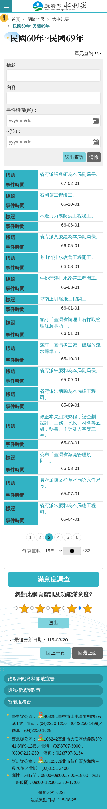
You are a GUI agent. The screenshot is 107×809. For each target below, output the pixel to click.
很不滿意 (24, 608)
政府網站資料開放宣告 (31, 678)
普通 (56, 608)
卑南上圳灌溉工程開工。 (65, 298)
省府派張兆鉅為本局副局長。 (70, 174)
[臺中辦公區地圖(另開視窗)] (41, 716)
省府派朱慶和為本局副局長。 (70, 370)
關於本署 (36, 19)
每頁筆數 (31, 551)
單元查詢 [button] (84, 53)
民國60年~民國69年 (31, 26)
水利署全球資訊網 (59, 6)
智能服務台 (19, 701)
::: (2, 669)
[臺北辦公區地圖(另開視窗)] (41, 739)
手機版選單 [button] (6, 6)
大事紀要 (60, 19)
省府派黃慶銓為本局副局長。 (70, 236)
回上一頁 (55, 652)
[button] (72, 551)
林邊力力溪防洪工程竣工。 (68, 215)
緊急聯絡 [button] (4, 18)
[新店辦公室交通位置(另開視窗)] (41, 761)
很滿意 (87, 608)
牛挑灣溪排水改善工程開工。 (70, 278)
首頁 (16, 19)
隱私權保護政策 (24, 690)
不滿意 (40, 608)
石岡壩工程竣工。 (58, 195)
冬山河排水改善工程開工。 (68, 257)
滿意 (72, 608)
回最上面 (87, 652)
